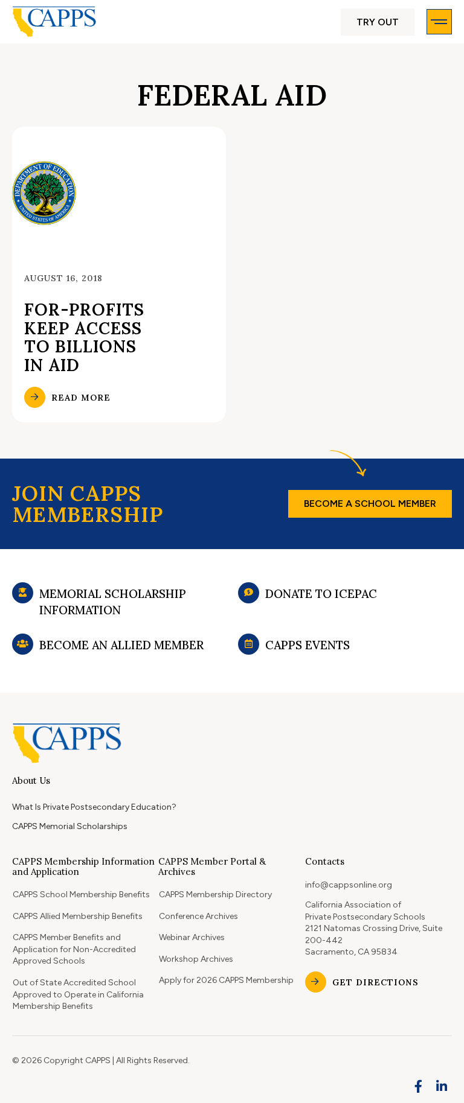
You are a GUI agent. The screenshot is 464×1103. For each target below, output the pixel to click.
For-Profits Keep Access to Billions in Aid (84, 337)
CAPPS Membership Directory (215, 894)
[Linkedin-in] (441, 1086)
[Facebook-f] (418, 1086)
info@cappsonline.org (348, 885)
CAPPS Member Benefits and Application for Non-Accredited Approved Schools (74, 949)
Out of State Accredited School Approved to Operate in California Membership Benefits (78, 994)
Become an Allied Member (121, 645)
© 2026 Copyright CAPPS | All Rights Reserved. (101, 1060)
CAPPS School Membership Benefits (81, 894)
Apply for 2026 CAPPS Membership (226, 980)
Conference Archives (198, 916)
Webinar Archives (192, 937)
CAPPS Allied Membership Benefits (78, 916)
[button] (377, 22)
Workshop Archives (196, 959)
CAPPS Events (307, 645)
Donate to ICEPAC (321, 593)
